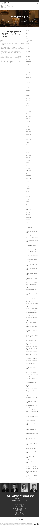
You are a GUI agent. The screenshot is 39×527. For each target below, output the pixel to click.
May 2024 (27, 87)
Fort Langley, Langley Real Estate (31, 322)
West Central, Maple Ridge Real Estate (32, 468)
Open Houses (28, 36)
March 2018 (28, 207)
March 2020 (28, 168)
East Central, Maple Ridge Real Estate (31, 312)
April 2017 (27, 225)
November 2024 (28, 77)
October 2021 (28, 137)
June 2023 (27, 105)
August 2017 (28, 219)
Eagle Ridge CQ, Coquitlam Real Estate (32, 310)
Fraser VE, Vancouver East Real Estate (32, 326)
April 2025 (27, 69)
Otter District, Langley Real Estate (31, 393)
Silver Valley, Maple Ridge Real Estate (31, 436)
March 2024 (28, 90)
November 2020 (28, 155)
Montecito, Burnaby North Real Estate (32, 374)
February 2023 (28, 111)
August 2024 (28, 82)
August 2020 (28, 160)
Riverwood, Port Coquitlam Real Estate (32, 416)
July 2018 (27, 201)
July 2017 (27, 220)
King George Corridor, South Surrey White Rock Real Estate (31, 356)
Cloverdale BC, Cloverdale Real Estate (32, 282)
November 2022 (28, 116)
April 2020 (27, 167)
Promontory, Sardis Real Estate (31, 409)
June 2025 (27, 66)
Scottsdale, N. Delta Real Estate (31, 435)
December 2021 (28, 134)
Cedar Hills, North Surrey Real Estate (31, 262)
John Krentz (4, 5)
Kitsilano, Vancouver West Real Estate (32, 358)
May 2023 (27, 106)
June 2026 (27, 46)
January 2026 (28, 54)
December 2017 (28, 212)
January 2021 (28, 152)
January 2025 (28, 74)
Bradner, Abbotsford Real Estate (31, 245)
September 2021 (28, 139)
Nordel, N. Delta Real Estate (30, 384)
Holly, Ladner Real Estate (30, 352)
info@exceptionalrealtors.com (21, 500)
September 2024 (28, 80)
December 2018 (28, 193)
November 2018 (28, 194)
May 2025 (27, 67)
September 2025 (28, 61)
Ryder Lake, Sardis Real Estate (30, 420)
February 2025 (28, 72)
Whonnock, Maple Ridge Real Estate (31, 478)
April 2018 (27, 206)
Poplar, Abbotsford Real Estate (30, 403)
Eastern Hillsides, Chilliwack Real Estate (32, 315)
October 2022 (28, 118)
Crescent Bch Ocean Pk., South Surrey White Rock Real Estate (32, 296)
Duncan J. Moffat (5, 2)
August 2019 (28, 180)
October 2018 (28, 196)
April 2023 (27, 108)
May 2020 (27, 165)
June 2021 (27, 144)
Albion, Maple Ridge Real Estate (30, 235)
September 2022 (28, 119)
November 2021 (28, 136)
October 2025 (28, 59)
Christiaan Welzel (16, 521)
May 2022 (27, 126)
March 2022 (28, 129)
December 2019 (28, 173)
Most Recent (28, 41)
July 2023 (27, 103)
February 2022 (28, 131)
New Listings (28, 35)
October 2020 (28, 157)
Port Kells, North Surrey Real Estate (31, 405)
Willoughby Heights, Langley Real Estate (32, 479)
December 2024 (28, 75)
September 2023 (28, 100)
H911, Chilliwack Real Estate (30, 342)
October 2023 (28, 98)
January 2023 (28, 113)
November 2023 (28, 97)
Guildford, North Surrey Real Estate (31, 340)
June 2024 (27, 85)
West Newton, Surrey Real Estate (31, 469)
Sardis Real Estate (29, 427)
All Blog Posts (28, 31)
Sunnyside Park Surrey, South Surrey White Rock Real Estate (31, 454)
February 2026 (28, 53)
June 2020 (27, 163)
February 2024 (28, 92)
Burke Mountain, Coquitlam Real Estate (32, 255)
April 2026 (27, 49)
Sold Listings (28, 38)
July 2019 (27, 181)
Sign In (2, 0)
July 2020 (27, 162)
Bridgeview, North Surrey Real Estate (31, 249)
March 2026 (28, 51)
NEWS (27, 33)
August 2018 (28, 199)
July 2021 (27, 142)
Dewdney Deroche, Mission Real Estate (32, 301)
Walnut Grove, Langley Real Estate (31, 466)
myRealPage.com (19, 519)
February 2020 (28, 170)
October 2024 (28, 79)
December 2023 (28, 95)
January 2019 (28, 191)
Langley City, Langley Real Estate (31, 363)
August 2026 (28, 43)
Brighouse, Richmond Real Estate (31, 251)
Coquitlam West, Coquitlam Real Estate (32, 289)
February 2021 (28, 150)
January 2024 (28, 93)
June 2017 (27, 222)
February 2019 (28, 189)
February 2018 (28, 209)
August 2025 (28, 62)
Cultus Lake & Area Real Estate (31, 298)
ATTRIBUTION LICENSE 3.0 (24, 521)
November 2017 (28, 214)
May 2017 (27, 224)
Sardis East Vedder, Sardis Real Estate (31, 426)
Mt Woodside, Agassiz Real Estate (31, 380)
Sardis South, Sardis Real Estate (31, 429)
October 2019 (28, 176)
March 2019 (28, 188)
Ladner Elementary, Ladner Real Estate (32, 360)
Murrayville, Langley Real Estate (31, 382)
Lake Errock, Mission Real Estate (31, 361)
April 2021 (27, 147)
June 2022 (27, 124)
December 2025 (28, 56)
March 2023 (28, 110)
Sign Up (5, 0)
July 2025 (27, 64)
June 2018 (27, 202)
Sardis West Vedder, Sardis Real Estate (32, 433)
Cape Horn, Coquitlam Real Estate (31, 261)
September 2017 (28, 217)
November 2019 (28, 175)
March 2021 (28, 149)
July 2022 (27, 123)
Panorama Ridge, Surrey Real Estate (31, 399)
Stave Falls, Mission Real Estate (31, 448)
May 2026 (27, 48)
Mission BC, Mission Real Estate (31, 372)
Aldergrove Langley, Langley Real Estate (32, 237)
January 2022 (28, 132)
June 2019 (27, 183)
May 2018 (27, 204)
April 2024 (27, 88)
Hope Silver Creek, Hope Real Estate (31, 354)
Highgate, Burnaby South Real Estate (31, 351)
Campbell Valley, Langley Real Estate (31, 259)
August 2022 (28, 121)
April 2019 (27, 186)
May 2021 (27, 145)
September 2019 (28, 178)
